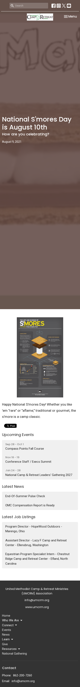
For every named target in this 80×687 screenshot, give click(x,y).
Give (5, 644)
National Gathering (14, 653)
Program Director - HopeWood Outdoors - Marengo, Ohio (33, 529)
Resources (9, 649)
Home (6, 615)
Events (6, 630)
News (6, 634)
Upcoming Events (18, 434)
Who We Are (10, 620)
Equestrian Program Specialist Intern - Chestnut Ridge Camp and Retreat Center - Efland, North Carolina (37, 558)
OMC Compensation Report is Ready (30, 505)
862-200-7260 (22, 675)
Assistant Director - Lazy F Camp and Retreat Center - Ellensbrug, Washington (36, 543)
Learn (6, 639)
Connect (8, 625)
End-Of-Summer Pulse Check (25, 496)
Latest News (13, 486)
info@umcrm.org (23, 681)
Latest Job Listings (18, 516)
